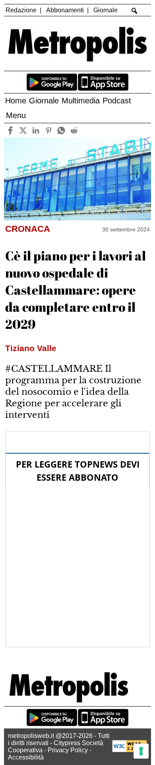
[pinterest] (48, 130)
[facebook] (10, 130)
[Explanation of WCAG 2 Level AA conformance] (129, 750)
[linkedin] (35, 130)
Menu (16, 115)
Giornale (105, 10)
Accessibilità (26, 757)
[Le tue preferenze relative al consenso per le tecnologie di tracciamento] (141, 751)
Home (15, 100)
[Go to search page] (134, 11)
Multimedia (81, 100)
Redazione (21, 10)
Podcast (117, 100)
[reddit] (73, 130)
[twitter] (23, 130)
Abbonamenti (65, 10)
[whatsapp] (61, 130)
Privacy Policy (68, 750)
